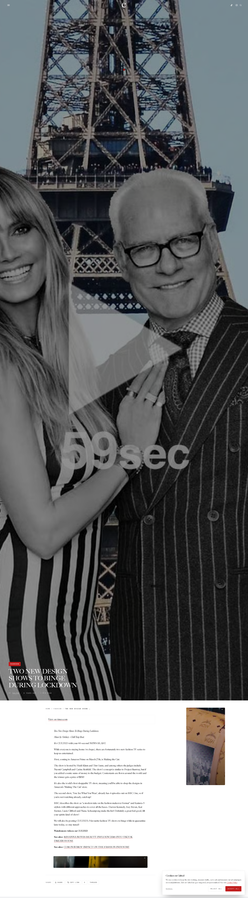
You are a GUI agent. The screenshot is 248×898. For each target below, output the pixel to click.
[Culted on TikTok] (231, 5)
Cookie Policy (232, 882)
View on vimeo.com (57, 719)
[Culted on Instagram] (236, 5)
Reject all (216, 888)
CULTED (16, 693)
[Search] (240, 5)
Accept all (233, 888)
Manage (169, 888)
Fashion (14, 664)
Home (48, 708)
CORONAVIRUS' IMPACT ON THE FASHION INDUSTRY (96, 847)
